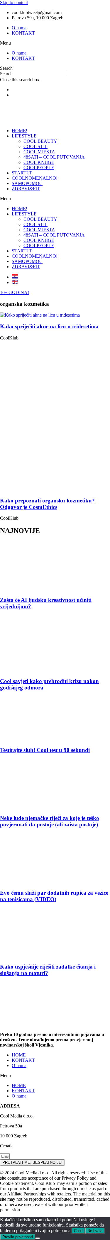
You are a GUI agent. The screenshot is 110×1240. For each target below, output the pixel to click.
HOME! (19, 130)
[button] (55, 43)
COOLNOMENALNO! (34, 178)
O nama (19, 27)
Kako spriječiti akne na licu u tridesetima (49, 326)
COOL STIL (35, 146)
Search (6, 73)
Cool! (78, 1231)
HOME (19, 1054)
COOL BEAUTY (40, 141)
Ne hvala (94, 1231)
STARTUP (22, 172)
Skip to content (14, 2)
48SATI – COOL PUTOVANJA (54, 156)
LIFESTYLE (24, 135)
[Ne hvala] (37, 1238)
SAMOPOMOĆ (27, 183)
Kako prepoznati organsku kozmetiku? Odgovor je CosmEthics (47, 503)
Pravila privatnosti (17, 1237)
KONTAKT (23, 32)
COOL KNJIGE (38, 162)
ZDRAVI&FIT (26, 188)
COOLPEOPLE (38, 167)
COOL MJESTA (39, 151)
